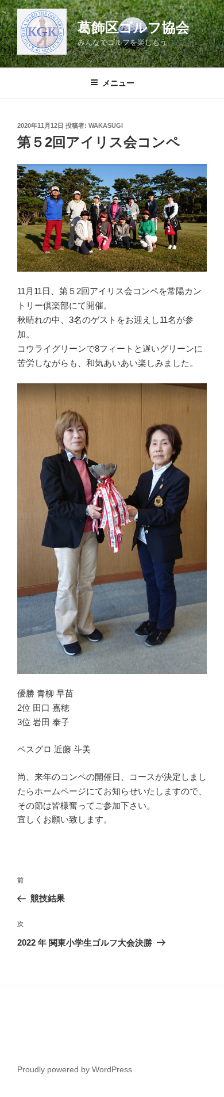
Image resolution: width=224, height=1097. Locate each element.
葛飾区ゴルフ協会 (134, 27)
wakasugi (105, 125)
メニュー (118, 82)
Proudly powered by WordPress (74, 1069)
